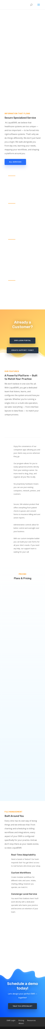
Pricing (21, 1020)
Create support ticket (22, 350)
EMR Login (11, 1020)
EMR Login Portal (22, 340)
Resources (31, 1020)
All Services (15, 162)
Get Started (22, 651)
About (21, 1023)
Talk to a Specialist (22, 1006)
